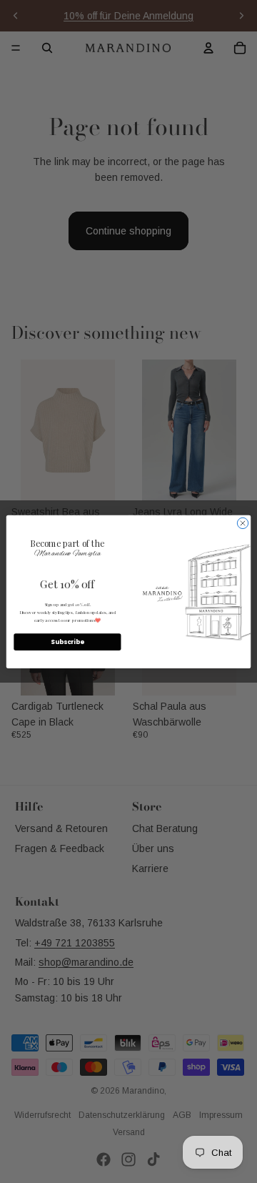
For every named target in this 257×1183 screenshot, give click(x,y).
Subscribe (67, 642)
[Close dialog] (242, 523)
